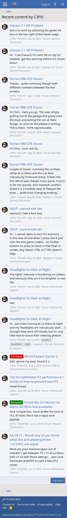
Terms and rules (26, 504)
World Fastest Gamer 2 (34, 356)
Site (5, 507)
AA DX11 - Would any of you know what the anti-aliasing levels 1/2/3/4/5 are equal (34, 439)
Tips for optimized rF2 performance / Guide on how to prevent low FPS (36, 379)
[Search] (62, 4)
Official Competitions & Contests (34, 367)
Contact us (9, 504)
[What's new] (55, 4)
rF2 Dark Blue (12, 499)
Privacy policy (44, 504)
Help (57, 504)
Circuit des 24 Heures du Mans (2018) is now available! (35, 404)
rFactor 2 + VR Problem (26, 25)
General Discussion (20, 70)
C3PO (13, 38)
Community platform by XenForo (32, 514)
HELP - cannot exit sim (26, 208)
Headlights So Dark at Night (30, 269)
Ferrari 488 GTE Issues (26, 79)
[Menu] (5, 4)
